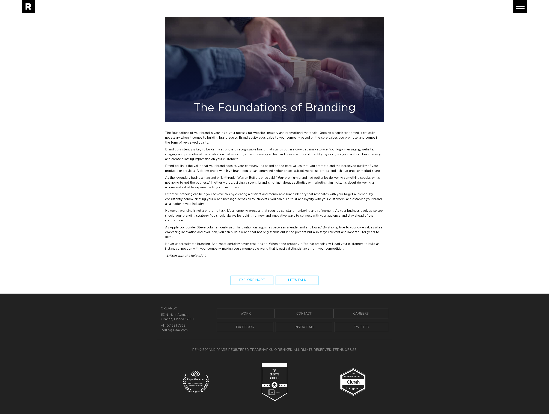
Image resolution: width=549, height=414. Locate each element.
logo (224, 133)
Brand (243, 137)
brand (205, 133)
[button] (520, 6)
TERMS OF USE (344, 349)
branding (186, 194)
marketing (319, 182)
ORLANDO (169, 308)
